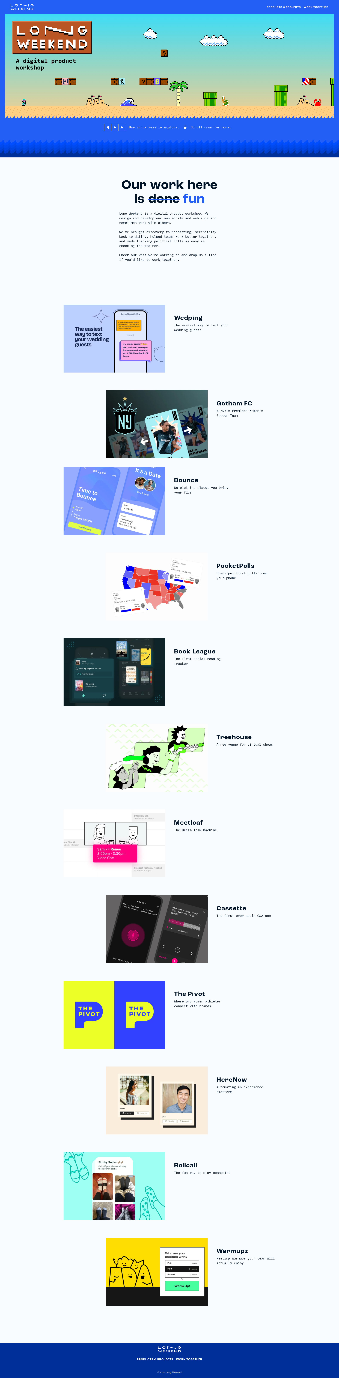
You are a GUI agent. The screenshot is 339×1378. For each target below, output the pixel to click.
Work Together (316, 7)
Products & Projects (284, 7)
